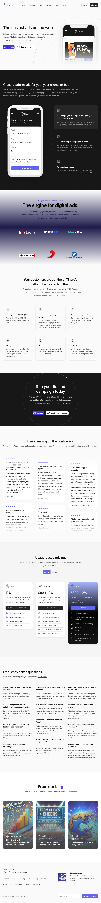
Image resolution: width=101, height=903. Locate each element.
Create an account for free (17, 608)
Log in (85, 5)
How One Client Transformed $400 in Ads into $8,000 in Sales (17, 842)
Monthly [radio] (46, 572)
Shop (88, 59)
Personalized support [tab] (66, 167)
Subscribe (83, 608)
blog (59, 786)
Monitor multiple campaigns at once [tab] (72, 142)
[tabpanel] (25, 142)
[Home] (8, 5)
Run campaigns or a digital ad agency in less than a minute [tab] (74, 117)
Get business (50, 608)
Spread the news (76, 873)
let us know (42, 677)
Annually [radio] (54, 572)
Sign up (94, 5)
